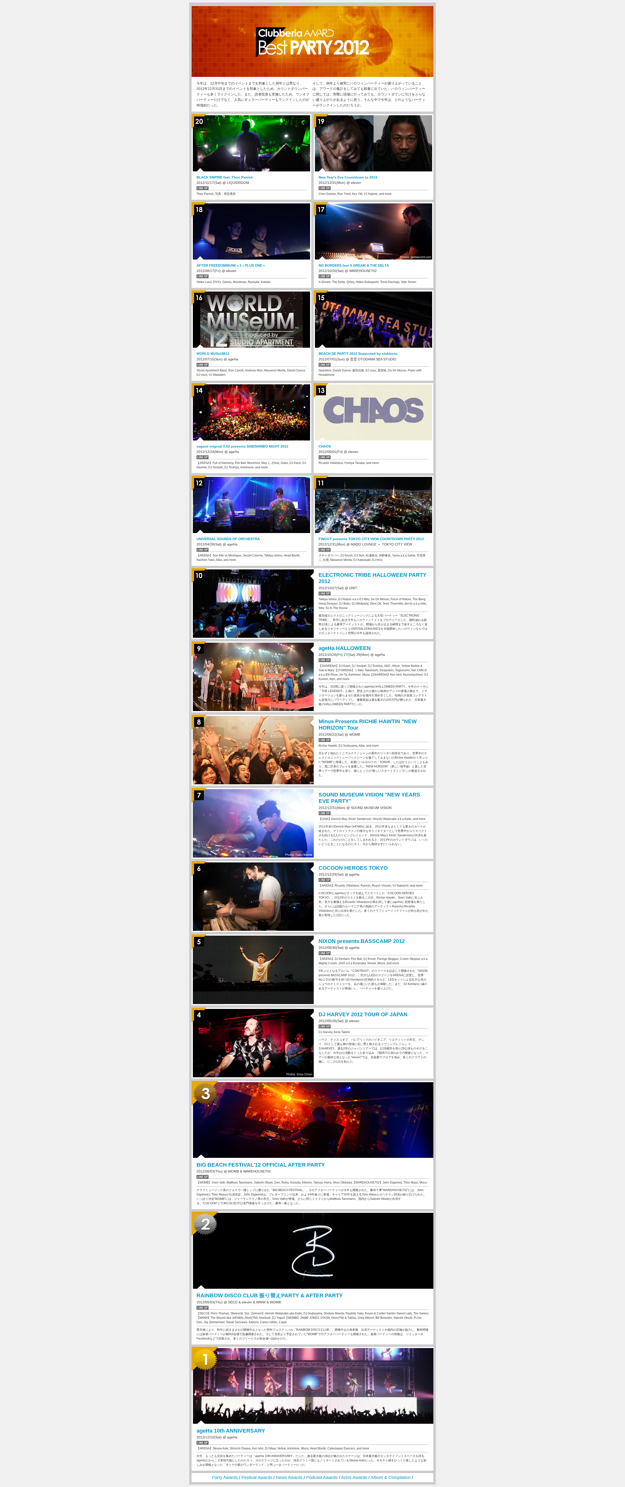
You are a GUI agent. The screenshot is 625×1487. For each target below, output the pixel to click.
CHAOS (325, 446)
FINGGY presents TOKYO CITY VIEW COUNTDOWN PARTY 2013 (371, 539)
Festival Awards (256, 1477)
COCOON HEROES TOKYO (353, 868)
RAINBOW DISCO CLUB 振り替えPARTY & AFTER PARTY (270, 1295)
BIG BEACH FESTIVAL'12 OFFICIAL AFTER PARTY (261, 1165)
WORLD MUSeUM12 (213, 354)
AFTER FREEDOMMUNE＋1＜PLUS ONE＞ (231, 265)
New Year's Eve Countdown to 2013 (348, 177)
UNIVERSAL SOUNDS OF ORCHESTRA (228, 539)
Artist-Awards (354, 1477)
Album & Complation (391, 1477)
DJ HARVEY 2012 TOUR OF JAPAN (363, 1014)
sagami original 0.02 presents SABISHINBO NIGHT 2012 (242, 446)
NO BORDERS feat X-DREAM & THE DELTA (354, 265)
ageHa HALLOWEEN (345, 648)
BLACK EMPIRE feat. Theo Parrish (225, 177)
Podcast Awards (322, 1477)
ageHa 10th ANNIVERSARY (231, 1431)
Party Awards (225, 1477)
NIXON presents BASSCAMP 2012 (362, 941)
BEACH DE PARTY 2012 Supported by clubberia (358, 354)
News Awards (289, 1477)
